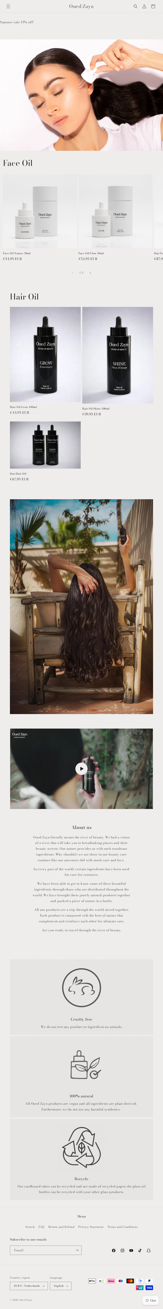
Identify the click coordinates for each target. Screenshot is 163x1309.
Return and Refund (61, 1227)
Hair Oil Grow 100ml (23, 407)
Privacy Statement (91, 1227)
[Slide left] (72, 273)
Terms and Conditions (123, 1227)
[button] (8, 6)
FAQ (41, 1227)
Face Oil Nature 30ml (17, 253)
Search (30, 1227)
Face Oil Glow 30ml (91, 253)
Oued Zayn (26, 1299)
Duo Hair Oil (18, 473)
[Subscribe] (77, 1250)
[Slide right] (90, 273)
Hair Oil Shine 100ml (96, 408)
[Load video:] (81, 769)
